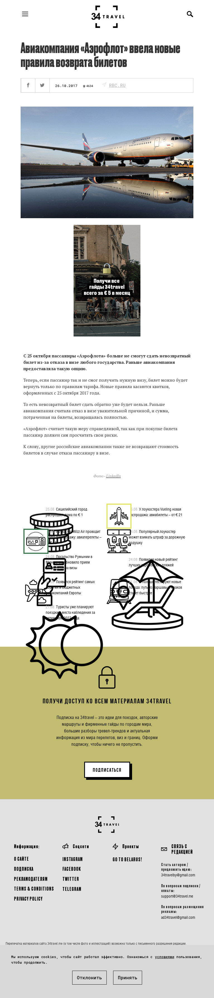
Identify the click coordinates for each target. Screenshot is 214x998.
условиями (164, 956)
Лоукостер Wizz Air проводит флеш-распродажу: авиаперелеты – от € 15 (73, 537)
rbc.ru (117, 85)
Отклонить (89, 977)
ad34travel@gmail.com (178, 917)
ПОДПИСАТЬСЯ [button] (107, 770)
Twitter (70, 879)
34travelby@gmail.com (178, 875)
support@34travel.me (177, 896)
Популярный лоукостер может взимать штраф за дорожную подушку (157, 537)
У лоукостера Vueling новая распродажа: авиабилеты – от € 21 (156, 512)
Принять (127, 977)
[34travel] (108, 17)
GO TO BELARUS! (127, 859)
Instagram (72, 859)
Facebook (71, 868)
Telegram (71, 889)
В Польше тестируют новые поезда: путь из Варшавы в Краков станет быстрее (155, 587)
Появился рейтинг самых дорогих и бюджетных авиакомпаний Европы (70, 587)
